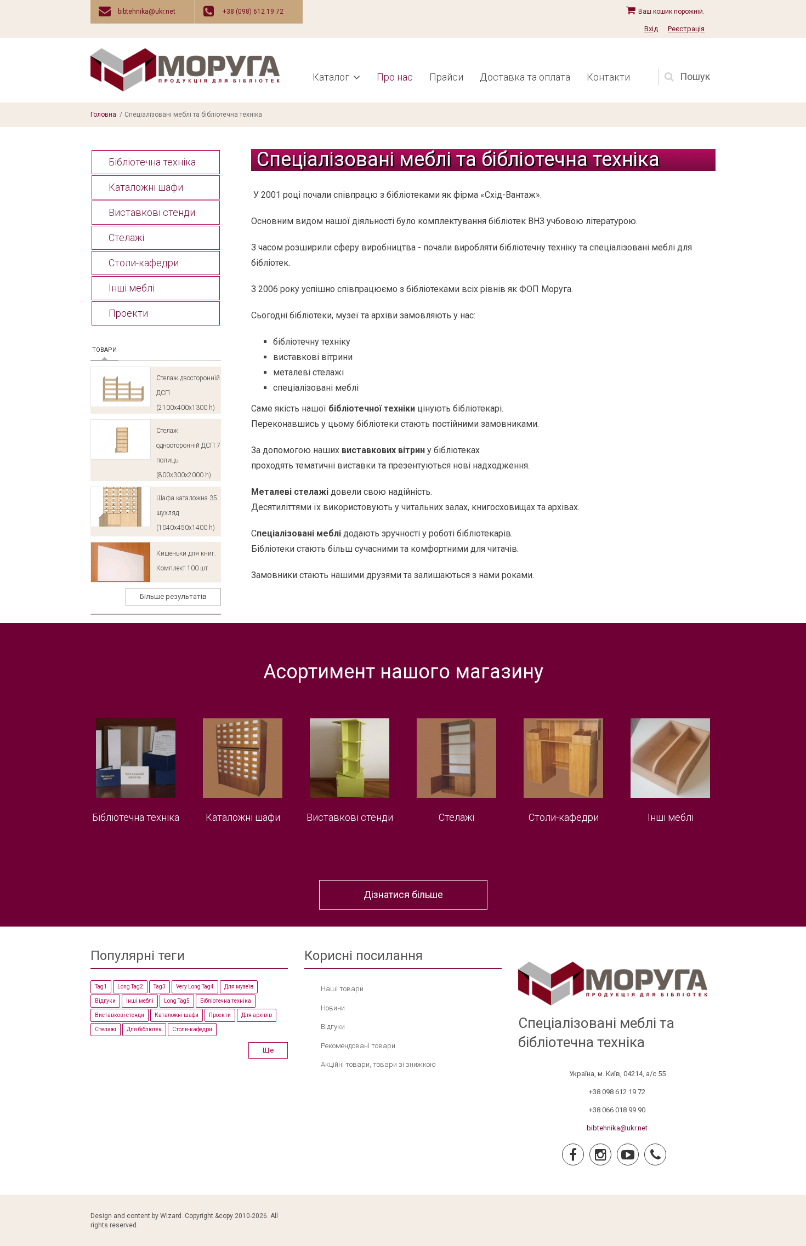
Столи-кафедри (144, 262)
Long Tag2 (130, 987)
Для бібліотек (144, 1029)
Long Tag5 (177, 1001)
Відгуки (105, 1001)
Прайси (446, 77)
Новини (333, 1008)
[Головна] (185, 70)
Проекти (128, 313)
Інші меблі (132, 288)
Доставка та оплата (525, 77)
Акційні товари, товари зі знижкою (378, 1064)
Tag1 (101, 987)
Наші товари (342, 989)
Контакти (608, 77)
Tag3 (160, 987)
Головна (103, 114)
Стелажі (126, 237)
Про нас (395, 77)
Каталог (331, 77)
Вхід (651, 29)
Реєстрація (686, 29)
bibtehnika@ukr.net (146, 11)
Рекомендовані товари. (359, 1046)
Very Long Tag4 (195, 987)
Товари (105, 349)
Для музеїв (238, 987)
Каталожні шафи (146, 187)
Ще (268, 1050)
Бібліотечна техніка (152, 162)
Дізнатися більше (403, 894)
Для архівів (256, 1015)
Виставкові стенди (152, 212)
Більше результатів (173, 596)
